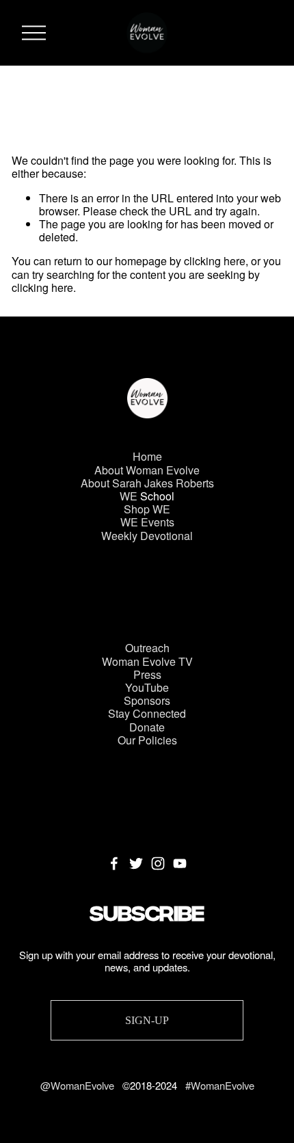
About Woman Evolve (147, 469)
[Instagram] (158, 863)
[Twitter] (136, 863)
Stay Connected (147, 713)
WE (128, 495)
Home (147, 456)
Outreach (147, 647)
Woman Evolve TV (147, 661)
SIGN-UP (147, 1020)
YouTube (147, 687)
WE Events (147, 521)
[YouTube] (180, 863)
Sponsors (147, 700)
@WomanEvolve (78, 1085)
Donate (147, 727)
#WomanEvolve (219, 1085)
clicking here (214, 261)
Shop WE (147, 508)
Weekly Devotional (147, 535)
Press (147, 674)
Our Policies (147, 740)
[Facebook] (114, 863)
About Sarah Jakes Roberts (147, 482)
